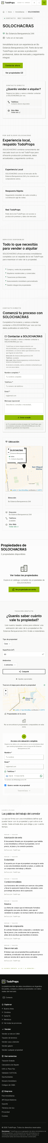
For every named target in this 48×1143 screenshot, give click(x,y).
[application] (24, 699)
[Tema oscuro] (39, 2)
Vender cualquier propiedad (12, 1050)
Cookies (5, 1116)
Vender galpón (7, 1046)
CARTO (39, 490)
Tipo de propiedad (10, 639)
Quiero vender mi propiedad (19, 785)
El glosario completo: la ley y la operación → (18, 968)
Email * (7, 391)
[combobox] (7, 643)
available (12, 521)
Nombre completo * (12, 373)
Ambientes (7, 660)
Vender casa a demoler (10, 1042)
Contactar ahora (12, 65)
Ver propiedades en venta (25, 589)
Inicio (10, 12)
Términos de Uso (8, 1108)
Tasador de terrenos (9, 1038)
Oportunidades (7, 1077)
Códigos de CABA (8, 1085)
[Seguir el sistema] (44, 2)
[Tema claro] (34, 2)
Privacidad (6, 1112)
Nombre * (8, 752)
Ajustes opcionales (25, 679)
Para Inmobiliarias (8, 1096)
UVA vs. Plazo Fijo (8, 1069)
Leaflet (14, 490)
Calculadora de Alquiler (10, 1065)
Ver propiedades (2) (14, 73)
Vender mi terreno (23, 2)
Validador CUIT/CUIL (9, 1073)
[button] (24, 466)
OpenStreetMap (23, 490)
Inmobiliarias (19, 12)
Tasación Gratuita (8, 1061)
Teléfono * (9, 382)
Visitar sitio (15, 112)
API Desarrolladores (9, 1100)
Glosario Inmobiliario (9, 1081)
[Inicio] (3, 12)
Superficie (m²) (8, 650)
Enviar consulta (25, 417)
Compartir (25, 671)
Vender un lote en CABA (11, 1034)
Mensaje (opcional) (12, 401)
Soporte (5, 1104)
